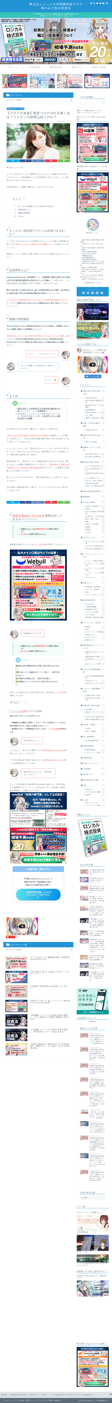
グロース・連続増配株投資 (93, 690)
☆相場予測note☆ (83, 321)
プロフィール (13, 67)
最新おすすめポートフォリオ (95, 653)
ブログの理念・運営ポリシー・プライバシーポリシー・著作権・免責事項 (38, 1400)
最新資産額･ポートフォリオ (93, 646)
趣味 (95, 521)
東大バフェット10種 (95, 664)
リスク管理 (95, 615)
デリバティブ (95, 577)
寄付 (94, 629)
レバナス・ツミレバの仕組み (95, 564)
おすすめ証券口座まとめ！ (94, 469)
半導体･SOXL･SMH (94, 695)
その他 (95, 532)
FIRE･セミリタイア (93, 763)
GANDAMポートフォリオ (94, 660)
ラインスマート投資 (94, 805)
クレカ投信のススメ (95, 478)
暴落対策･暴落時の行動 (95, 617)
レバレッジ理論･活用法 (94, 561)
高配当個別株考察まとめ (95, 719)
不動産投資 (93, 758)
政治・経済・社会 (95, 519)
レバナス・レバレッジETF (93, 555)
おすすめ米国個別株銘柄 (93, 670)
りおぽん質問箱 (93, 502)
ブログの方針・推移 (94, 792)
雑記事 (95, 795)
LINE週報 (93, 769)
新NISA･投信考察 (94, 483)
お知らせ (95, 789)
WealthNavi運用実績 (95, 549)
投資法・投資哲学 (95, 506)
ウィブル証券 (39, 544)
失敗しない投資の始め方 (95, 486)
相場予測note (20, 515)
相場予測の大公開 (56, 67)
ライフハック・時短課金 (95, 632)
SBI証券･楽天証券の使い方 (95, 474)
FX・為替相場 (93, 737)
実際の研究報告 (24, 213)
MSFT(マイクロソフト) (94, 683)
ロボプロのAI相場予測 (95, 546)
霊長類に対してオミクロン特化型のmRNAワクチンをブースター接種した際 (38, 336)
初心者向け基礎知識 (95, 457)
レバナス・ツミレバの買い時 (95, 574)
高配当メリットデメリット (95, 713)
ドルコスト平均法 (95, 612)
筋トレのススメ (94, 637)
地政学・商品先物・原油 (95, 418)
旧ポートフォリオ (94, 803)
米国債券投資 (95, 410)
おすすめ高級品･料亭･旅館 (95, 512)
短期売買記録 (93, 746)
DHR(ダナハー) (95, 681)
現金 (94, 592)
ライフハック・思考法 (93, 623)
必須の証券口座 (95, 398)
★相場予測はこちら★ (92, 283)
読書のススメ (94, 640)
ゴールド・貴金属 (95, 589)
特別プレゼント (77, 67)
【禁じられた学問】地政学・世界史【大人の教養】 (28, 435)
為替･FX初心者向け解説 (93, 436)
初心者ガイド (93, 774)
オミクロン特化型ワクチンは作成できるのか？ (36, 206)
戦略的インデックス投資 (93, 448)
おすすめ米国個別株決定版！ (95, 677)
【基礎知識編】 (95, 607)
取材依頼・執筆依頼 (99, 67)
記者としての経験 (95, 524)
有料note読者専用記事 (93, 491)
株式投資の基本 (93, 600)
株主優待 (94, 709)
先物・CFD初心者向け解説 (93, 424)
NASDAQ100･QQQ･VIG (95, 699)
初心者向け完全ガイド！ (95, 454)
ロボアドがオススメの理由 (95, 542)
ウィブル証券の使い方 (94, 466)
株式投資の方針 (95, 609)
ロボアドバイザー (93, 537)
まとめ (20, 216)
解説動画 (93, 497)
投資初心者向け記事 (93, 462)
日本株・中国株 (93, 725)
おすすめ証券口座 (34, 67)
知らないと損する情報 (94, 481)
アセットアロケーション (95, 595)
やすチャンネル (82, 1252)
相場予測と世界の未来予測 (93, 392)
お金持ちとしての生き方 (95, 516)
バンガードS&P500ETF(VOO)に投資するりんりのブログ (92, 1264)
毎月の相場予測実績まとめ (95, 401)
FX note (37, 515)
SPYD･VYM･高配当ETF (95, 717)
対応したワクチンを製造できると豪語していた (35, 244)
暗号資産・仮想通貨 (95, 587)
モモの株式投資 (82, 1232)
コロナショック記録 (95, 752)
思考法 (95, 509)
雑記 (93, 785)
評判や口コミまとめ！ (85, 339)
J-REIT (94, 728)
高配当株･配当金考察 (93, 705)
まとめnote (94, 604)
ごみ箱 (93, 800)
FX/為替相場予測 (95, 740)
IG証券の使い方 (95, 430)
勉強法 (95, 527)
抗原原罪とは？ (24, 210)
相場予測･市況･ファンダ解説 (15, 108)
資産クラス (93, 583)
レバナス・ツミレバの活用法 (95, 569)
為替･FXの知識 (94, 442)
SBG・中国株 (95, 731)
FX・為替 (95, 415)
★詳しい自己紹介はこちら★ (92, 279)
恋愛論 (95, 529)
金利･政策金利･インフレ (95, 412)
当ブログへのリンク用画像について (90, 1212)
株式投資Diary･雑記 (93, 780)
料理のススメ (94, 634)
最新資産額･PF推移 (95, 657)
